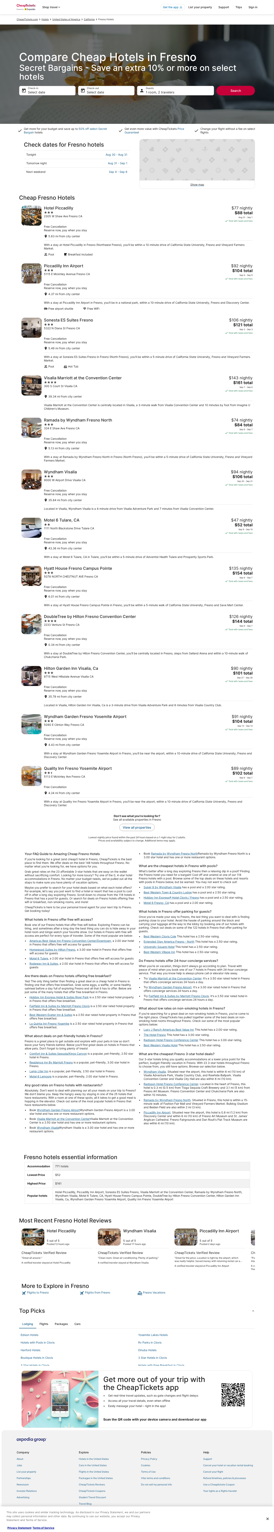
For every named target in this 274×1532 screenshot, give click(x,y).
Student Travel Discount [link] (92, 1497)
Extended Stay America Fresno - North (169, 941)
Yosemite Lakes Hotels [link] (153, 1335)
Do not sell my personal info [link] (156, 1484)
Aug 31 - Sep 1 (117, 163)
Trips (238, 7)
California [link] (89, 19)
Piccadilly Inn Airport (157, 1112)
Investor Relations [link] (27, 1490)
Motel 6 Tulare (38, 958)
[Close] (267, 1518)
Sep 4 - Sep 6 (118, 171)
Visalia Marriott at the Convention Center (63, 1118)
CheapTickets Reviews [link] (92, 1484)
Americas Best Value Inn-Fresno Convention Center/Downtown (70, 940)
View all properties (137, 827)
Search (235, 91)
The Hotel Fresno (155, 1034)
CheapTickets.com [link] (27, 19)
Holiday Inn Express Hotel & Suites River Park (59, 997)
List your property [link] (26, 1471)
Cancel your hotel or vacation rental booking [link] (228, 1465)
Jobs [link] (19, 1465)
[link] (50, 1293)
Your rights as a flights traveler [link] (220, 1490)
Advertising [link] (23, 1497)
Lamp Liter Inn (38, 1071)
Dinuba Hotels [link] (147, 1350)
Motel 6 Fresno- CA (156, 902)
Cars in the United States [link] (93, 1465)
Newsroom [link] (23, 1484)
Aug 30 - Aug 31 (116, 154)
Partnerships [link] (24, 1478)
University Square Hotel (159, 946)
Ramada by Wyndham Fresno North (174, 853)
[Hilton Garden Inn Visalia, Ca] (137, 686)
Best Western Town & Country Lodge (168, 892)
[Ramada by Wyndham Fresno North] (137, 440)
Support (223, 7)
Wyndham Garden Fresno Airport (58, 1110)
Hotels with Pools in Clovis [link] (38, 1342)
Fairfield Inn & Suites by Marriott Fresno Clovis (59, 1006)
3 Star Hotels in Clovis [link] (152, 1357)
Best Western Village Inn (159, 952)
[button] (137, 1310)
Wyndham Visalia (48, 1127)
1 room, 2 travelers (160, 92)
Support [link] (207, 1458)
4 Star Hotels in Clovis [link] (35, 1365)
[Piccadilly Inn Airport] (137, 287)
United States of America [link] (66, 19)
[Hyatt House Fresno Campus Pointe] (137, 586)
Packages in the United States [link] (96, 1478)
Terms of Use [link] (148, 1471)
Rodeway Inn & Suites (43, 963)
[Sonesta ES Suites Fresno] (137, 343)
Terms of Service (43, 1527)
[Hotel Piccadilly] (137, 231)
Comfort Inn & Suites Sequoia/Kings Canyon (58, 1053)
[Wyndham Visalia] (137, 490)
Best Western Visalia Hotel (161, 1045)
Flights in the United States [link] (94, 1471)
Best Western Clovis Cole (160, 936)
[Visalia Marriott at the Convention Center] (137, 393)
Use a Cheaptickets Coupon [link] (219, 1484)
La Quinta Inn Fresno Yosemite (49, 1023)
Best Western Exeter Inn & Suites (50, 1014)
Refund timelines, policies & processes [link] (224, 1478)
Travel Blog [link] (85, 1503)
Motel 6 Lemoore (40, 1076)
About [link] (20, 1458)
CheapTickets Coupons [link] (92, 1490)
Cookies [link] (145, 1465)
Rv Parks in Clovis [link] (149, 1342)
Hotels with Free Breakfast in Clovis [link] (161, 1365)
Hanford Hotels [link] (30, 1350)
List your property (200, 7)
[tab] (27, 1324)
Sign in (253, 7)
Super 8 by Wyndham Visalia (162, 887)
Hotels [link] (45, 19)
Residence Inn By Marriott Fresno (51, 1062)
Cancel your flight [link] (213, 1471)
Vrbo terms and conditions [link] (155, 1478)
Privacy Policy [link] (149, 1458)
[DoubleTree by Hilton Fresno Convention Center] (137, 636)
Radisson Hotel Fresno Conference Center (171, 1040)
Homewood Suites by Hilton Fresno (52, 949)
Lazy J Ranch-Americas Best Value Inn (169, 1029)
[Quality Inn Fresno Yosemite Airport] (137, 786)
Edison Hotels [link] (29, 1335)
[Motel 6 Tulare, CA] (137, 538)
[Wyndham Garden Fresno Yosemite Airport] (137, 736)
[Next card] (250, 1250)
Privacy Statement (19, 1527)
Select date (36, 92)
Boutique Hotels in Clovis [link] (37, 1357)
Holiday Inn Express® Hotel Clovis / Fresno (171, 897)
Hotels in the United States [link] (94, 1458)
